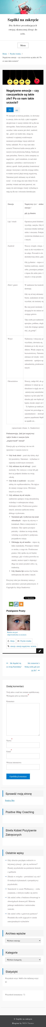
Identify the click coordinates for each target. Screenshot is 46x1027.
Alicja (12, 641)
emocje (12, 646)
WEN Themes (28, 1023)
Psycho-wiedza (25, 641)
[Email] (11, 601)
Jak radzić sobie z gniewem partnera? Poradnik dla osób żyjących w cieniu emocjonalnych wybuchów (23, 917)
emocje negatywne (23, 646)
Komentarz (10, 701)
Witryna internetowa (13, 762)
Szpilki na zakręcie (23, 19)
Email (8, 751)
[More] (21, 601)
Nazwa (8, 740)
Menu (23, 45)
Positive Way (10, 800)
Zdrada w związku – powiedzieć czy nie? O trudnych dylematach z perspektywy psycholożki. (24, 880)
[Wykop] (16, 601)
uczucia (33, 646)
